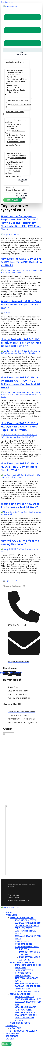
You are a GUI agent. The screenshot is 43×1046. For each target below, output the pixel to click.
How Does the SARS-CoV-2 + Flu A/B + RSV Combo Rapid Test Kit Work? (19, 467)
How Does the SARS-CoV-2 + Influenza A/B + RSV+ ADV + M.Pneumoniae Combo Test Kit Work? (20, 382)
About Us (15, 1028)
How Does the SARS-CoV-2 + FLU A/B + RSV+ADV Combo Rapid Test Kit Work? (19, 426)
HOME (9, 912)
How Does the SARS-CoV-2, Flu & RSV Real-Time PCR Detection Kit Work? (21, 262)
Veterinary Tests (20, 1023)
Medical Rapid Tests (21, 917)
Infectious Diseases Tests (26, 979)
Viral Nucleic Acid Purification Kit (25, 1008)
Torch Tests (22, 941)
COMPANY (11, 1025)
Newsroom (12, 1033)
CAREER (10, 1038)
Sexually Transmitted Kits (28, 1003)
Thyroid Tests (23, 972)
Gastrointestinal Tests (25, 932)
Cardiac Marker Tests (27, 922)
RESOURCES (12, 1036)
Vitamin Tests (23, 975)
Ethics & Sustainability (23, 1030)
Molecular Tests (20, 994)
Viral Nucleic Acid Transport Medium (26, 1013)
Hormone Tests (24, 970)
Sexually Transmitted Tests (28, 937)
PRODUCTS (11, 915)
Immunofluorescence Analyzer (28, 966)
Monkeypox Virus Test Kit (29, 953)
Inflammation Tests (26, 983)
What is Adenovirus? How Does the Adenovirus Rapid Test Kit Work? (21, 304)
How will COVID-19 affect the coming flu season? (20, 542)
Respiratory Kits (24, 996)
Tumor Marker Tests (27, 946)
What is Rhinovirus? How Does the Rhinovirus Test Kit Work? (20, 505)
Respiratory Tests (25, 920)
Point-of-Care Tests (23, 962)
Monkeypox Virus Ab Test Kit (29, 958)
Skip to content (7, 2)
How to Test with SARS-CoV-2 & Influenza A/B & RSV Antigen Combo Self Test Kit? (21, 343)
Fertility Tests (23, 928)
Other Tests (22, 949)
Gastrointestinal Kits (28, 999)
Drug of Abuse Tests (27, 925)
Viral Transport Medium (24, 1019)
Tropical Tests (23, 944)
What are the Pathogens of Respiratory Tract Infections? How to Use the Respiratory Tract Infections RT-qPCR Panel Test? (21, 222)
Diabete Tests (23, 988)
